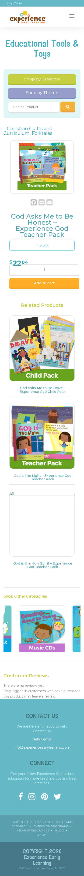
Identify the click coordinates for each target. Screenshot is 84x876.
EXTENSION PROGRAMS (51, 826)
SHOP (42, 834)
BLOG (59, 830)
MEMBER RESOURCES (33, 830)
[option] (42, 631)
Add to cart (44, 283)
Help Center (15, 3)
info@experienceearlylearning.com (42, 747)
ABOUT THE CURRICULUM (31, 822)
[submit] (67, 106)
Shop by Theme (42, 92)
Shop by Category (42, 79)
